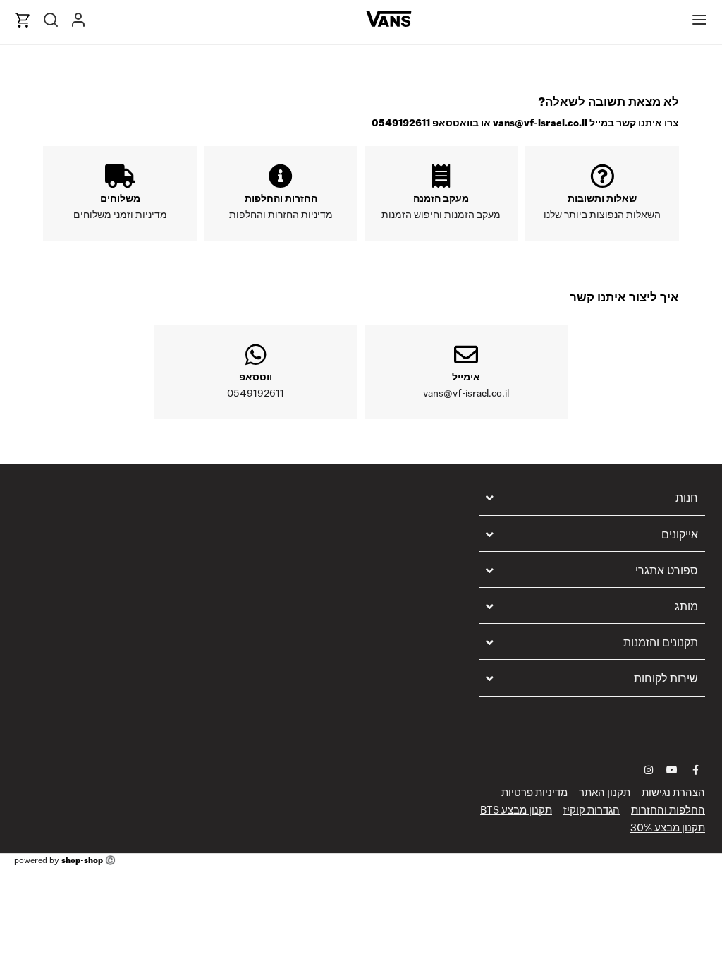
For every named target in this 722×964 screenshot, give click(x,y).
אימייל (466, 376)
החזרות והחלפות (281, 198)
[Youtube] (672, 770)
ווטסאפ (255, 376)
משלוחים (120, 198)
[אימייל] (466, 354)
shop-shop (82, 860)
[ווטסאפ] (256, 354)
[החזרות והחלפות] (281, 176)
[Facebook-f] (695, 770)
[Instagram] (649, 770)
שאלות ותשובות (602, 198)
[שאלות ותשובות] (602, 176)
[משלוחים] (120, 176)
